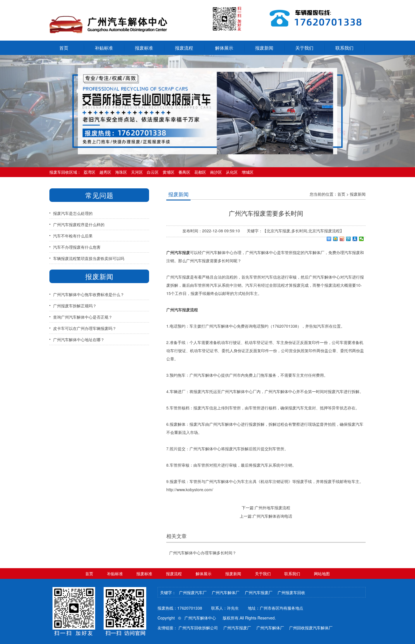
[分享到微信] (361, 239)
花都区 (200, 172)
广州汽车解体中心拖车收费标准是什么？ (88, 294)
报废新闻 (264, 48)
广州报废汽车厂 (193, 592)
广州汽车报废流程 (182, 309)
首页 (341, 194)
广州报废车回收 (291, 592)
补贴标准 (104, 48)
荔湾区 (89, 172)
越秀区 (105, 172)
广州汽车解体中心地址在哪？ (78, 339)
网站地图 (322, 573)
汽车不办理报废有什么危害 (77, 247)
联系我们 (344, 48)
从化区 (232, 172)
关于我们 (304, 48)
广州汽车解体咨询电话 (272, 516)
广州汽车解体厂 (225, 592)
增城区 (248, 172)
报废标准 (144, 48)
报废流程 (184, 48)
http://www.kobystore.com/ (189, 489)
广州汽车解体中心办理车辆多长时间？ (202, 552)
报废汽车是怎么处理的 (73, 213)
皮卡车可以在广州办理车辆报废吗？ (84, 328)
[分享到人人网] (355, 239)
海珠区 (121, 172)
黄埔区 (168, 172)
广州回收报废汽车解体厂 (311, 627)
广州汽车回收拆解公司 (198, 627)
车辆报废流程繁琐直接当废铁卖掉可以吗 (88, 258)
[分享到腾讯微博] (348, 239)
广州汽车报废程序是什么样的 (78, 224)
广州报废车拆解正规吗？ (75, 305)
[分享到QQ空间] (335, 239)
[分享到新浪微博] (342, 239)
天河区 (137, 172)
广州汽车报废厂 (258, 592)
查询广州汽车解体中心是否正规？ (82, 317)
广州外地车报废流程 (272, 507)
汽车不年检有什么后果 (73, 236)
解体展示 (224, 48)
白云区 (153, 172)
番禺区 (184, 172)
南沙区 (216, 172)
